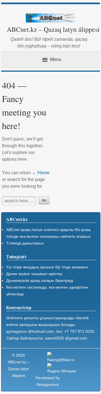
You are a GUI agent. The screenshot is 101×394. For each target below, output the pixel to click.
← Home (41, 172)
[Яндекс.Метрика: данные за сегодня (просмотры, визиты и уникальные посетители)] (61, 368)
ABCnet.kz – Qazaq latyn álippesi (53, 29)
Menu (55, 59)
